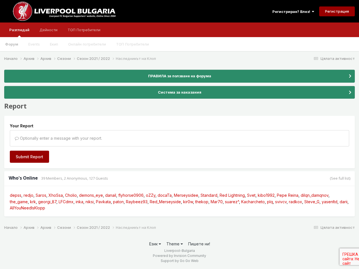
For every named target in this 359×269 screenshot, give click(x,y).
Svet (251, 195)
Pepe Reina (287, 195)
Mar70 (217, 201)
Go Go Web (189, 261)
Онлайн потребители (87, 44)
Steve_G (311, 201)
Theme (173, 243)
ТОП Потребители (132, 44)
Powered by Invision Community (179, 256)
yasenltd (329, 201)
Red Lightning (232, 195)
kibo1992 (266, 195)
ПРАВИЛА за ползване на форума (179, 76)
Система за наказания (179, 92)
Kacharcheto (253, 201)
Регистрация (337, 11)
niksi (90, 201)
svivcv (281, 201)
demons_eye (91, 195)
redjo (28, 195)
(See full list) (340, 178)
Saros (41, 195)
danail (110, 195)
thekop (201, 201)
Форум (11, 44)
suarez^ (232, 201)
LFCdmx (66, 201)
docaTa (165, 195)
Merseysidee (186, 195)
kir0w (188, 201)
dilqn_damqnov (314, 195)
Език (154, 243)
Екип (54, 44)
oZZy (150, 195)
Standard (209, 195)
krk (33, 201)
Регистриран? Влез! (292, 11)
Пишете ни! (199, 243)
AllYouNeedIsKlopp (27, 207)
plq (270, 201)
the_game (19, 201)
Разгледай (19, 30)
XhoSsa (56, 195)
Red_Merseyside (165, 201)
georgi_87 (47, 201)
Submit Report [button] (29, 156)
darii (344, 201)
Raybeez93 (137, 201)
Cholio (71, 195)
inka (79, 201)
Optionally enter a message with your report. (60, 138)
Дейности (48, 30)
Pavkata (103, 201)
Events (34, 44)
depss (15, 195)
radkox (295, 201)
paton (118, 201)
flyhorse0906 (131, 195)
